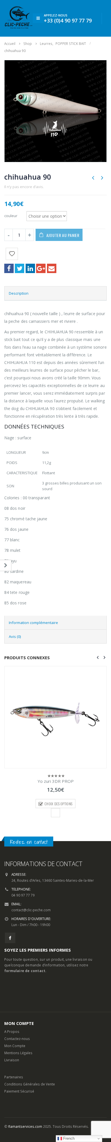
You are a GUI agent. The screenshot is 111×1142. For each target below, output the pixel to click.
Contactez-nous (17, 1038)
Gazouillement (19, 268)
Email (51, 268)
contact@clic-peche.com (31, 910)
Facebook (9, 268)
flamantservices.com (25, 1126)
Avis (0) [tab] (15, 636)
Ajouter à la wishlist (55, 812)
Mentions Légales (18, 1053)
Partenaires (13, 1077)
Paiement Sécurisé (19, 1091)
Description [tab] (18, 293)
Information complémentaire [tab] (33, 622)
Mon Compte (14, 1045)
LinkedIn (30, 268)
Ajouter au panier (62, 235)
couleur (10, 215)
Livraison (11, 1060)
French (68, 1138)
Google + (41, 268)
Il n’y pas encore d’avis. (24, 186)
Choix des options (58, 803)
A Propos (11, 1031)
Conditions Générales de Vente (29, 1084)
